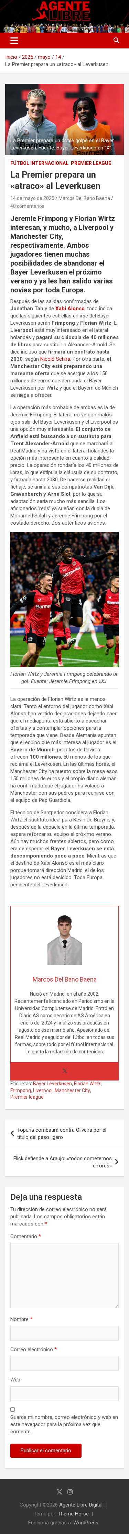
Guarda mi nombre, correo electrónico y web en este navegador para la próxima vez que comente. (64, 1424)
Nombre (21, 1319)
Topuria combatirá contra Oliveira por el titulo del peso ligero (61, 1133)
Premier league (27, 1097)
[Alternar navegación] (14, 40)
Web (15, 1380)
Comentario (25, 1236)
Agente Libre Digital (81, 1505)
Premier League (91, 163)
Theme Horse (73, 1514)
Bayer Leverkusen (52, 1083)
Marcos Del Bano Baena (84, 198)
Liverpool (43, 1090)
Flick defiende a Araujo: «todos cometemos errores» (62, 1162)
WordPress (85, 1523)
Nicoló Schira (55, 359)
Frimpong (20, 1090)
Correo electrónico (33, 1349)
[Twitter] (65, 1071)
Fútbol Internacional (39, 163)
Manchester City (72, 1090)
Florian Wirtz (87, 1083)
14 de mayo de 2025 (32, 198)
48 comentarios (27, 206)
